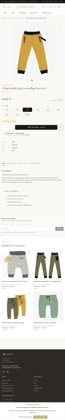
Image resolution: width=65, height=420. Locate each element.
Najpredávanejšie (38, 388)
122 (3, 224)
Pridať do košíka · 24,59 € (36, 127)
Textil (5, 13)
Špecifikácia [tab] (11, 163)
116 (16, 224)
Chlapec (17, 18)
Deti (12, 18)
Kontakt (36, 391)
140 (30, 224)
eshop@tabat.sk (14, 366)
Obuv (13, 13)
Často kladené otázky (7, 388)
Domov (3, 18)
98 (7, 224)
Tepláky (22, 18)
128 (21, 224)
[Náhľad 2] (33, 80)
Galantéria (22, 13)
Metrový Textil (47, 13)
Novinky (36, 385)
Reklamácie (5, 383)
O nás (43, 1)
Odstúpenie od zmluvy (7, 385)
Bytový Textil (34, 13)
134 (26, 224)
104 (12, 224)
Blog (48, 1)
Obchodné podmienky (7, 391)
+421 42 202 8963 (33, 1)
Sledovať (59, 229)
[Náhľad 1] (32, 80)
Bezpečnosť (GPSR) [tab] (35, 163)
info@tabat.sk (5, 366)
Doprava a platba (54, 1)
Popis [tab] (3, 163)
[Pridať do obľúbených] (59, 24)
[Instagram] (62, 1)
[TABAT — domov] (7, 7)
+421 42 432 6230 (16, 367)
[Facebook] (60, 1)
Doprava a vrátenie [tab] (23, 163)
